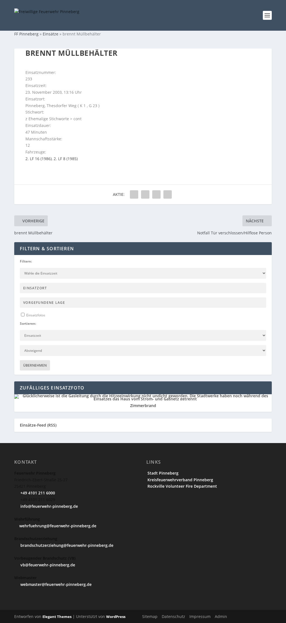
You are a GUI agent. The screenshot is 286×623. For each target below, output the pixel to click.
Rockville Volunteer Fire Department (181, 486)
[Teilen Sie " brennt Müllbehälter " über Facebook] (134, 194)
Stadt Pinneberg (162, 473)
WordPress (115, 616)
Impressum (200, 616)
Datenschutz (173, 616)
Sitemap (150, 616)
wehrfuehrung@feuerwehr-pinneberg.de (57, 525)
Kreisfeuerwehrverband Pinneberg (179, 479)
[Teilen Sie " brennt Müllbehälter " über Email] (156, 194)
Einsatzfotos (35, 315)
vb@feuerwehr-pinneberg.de (47, 564)
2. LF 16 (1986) (38, 158)
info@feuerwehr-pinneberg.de (48, 506)
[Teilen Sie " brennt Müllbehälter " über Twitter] (145, 194)
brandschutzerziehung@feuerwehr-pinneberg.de (66, 545)
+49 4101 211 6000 (37, 492)
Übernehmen (35, 365)
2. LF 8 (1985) (66, 158)
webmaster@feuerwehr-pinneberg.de (55, 584)
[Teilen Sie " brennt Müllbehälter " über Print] (167, 194)
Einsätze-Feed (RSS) (38, 425)
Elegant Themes (57, 616)
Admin (221, 616)
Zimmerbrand (143, 405)
